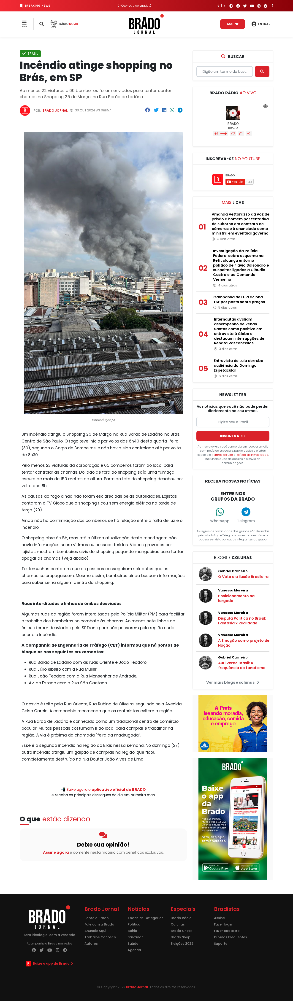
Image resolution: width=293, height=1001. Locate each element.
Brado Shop (180, 937)
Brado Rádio (181, 918)
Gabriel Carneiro (233, 571)
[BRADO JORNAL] (146, 23)
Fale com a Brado (99, 924)
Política (134, 924)
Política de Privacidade (252, 455)
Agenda (134, 950)
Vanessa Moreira (233, 590)
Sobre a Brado (96, 918)
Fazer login (223, 924)
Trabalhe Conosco (100, 937)
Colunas (178, 924)
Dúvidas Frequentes (230, 937)
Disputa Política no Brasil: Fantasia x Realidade (242, 621)
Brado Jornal (55, 110)
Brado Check (182, 930)
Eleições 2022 (182, 943)
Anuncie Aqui (95, 930)
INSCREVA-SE (233, 436)
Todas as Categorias (145, 918)
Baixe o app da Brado (51, 963)
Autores (91, 943)
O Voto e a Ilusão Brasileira (243, 576)
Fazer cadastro (227, 930)
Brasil (32, 53)
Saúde (133, 943)
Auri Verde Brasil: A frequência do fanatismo (242, 665)
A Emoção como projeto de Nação (243, 643)
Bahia (132, 930)
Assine (232, 24)
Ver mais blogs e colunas (230, 682)
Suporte (220, 943)
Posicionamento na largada (236, 598)
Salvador (135, 937)
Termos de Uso (222, 455)
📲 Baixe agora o (103, 789)
